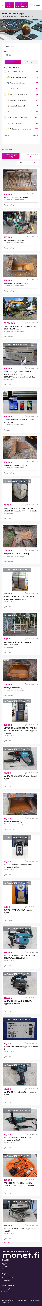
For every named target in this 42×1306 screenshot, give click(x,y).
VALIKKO (37, 5)
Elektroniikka (14, 89)
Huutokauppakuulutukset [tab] (30, 156)
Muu (11, 112)
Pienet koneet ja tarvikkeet (19, 117)
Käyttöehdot (22, 1300)
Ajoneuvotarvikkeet (16, 71)
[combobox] (21, 139)
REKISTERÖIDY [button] (21, 6)
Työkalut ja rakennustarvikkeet (20, 129)
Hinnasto (5, 1269)
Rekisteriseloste (34, 1300)
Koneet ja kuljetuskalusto (18, 100)
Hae (5, 51)
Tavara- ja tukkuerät (16, 123)
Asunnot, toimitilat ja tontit (18, 77)
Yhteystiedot (6, 1280)
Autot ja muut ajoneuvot (18, 83)
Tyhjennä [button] (35, 135)
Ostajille (5, 1266)
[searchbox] (5, 139)
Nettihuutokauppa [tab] (11, 156)
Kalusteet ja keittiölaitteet (18, 94)
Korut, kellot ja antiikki (17, 106)
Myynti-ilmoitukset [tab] (28, 163)
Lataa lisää (6, 1242)
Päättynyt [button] (29, 62)
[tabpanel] (21, 704)
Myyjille (4, 1264)
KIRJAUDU (9, 6)
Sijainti (6, 135)
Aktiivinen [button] (13, 62)
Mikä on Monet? (7, 1278)
